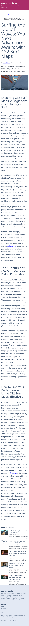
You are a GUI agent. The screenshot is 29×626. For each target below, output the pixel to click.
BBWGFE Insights (9, 3)
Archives (3, 608)
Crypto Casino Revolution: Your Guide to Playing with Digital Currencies (18, 553)
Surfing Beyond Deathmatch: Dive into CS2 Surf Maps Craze (18, 542)
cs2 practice (11, 246)
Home (5, 15)
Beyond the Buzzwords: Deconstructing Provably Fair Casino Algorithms (17, 577)
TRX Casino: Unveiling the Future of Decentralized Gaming (16, 565)
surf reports (12, 473)
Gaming (10, 15)
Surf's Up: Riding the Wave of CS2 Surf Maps (18, 532)
